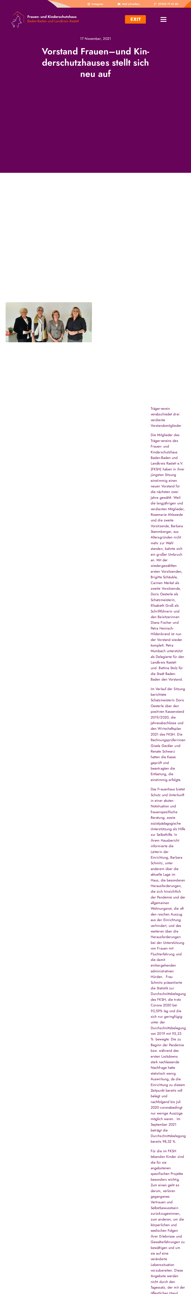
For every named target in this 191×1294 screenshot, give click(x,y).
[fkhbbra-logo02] (45, 13)
